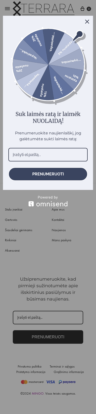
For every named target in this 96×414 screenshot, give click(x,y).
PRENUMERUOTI (48, 174)
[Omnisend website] (48, 201)
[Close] (87, 22)
